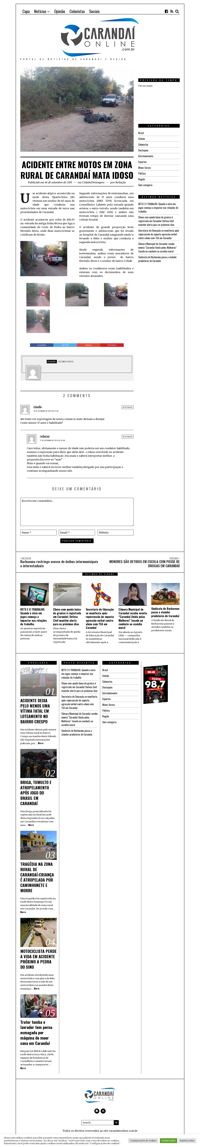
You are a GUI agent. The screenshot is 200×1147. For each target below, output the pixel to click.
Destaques (98, 182)
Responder (127, 407)
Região (141, 179)
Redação (120, 182)
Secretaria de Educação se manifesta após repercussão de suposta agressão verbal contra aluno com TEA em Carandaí (158, 234)
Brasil (141, 133)
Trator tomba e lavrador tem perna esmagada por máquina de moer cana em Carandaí (36, 1032)
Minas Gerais (144, 168)
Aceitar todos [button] (168, 1140)
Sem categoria (145, 185)
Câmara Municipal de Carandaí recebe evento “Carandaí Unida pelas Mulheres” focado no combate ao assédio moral (157, 247)
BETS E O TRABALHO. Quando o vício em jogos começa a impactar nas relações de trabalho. (158, 207)
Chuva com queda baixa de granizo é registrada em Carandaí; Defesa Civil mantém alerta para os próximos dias (156, 221)
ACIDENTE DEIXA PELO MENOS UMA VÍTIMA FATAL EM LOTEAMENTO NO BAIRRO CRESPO (35, 711)
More (41, 743)
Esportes (142, 162)
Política (142, 173)
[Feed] (171, 11)
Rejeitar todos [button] (187, 1140)
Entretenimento (145, 156)
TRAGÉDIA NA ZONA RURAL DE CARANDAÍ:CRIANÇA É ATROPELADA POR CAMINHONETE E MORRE (37, 877)
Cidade (86, 182)
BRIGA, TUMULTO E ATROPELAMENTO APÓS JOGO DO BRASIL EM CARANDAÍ (35, 792)
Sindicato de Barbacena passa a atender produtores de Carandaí (157, 259)
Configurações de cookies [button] (143, 1140)
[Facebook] (166, 11)
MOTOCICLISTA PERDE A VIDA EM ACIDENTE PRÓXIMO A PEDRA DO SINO (38, 959)
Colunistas (143, 144)
